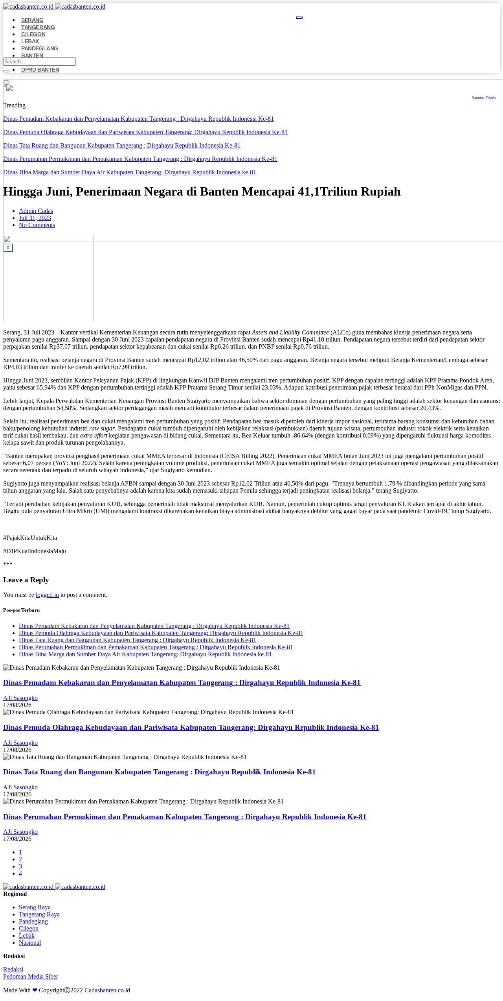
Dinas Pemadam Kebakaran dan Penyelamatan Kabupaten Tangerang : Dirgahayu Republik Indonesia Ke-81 (138, 118)
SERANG (32, 20)
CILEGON (33, 34)
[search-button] (6, 71)
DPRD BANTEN (40, 69)
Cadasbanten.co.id (107, 990)
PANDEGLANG (39, 48)
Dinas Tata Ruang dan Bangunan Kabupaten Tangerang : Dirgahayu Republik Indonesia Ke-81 (121, 145)
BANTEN (32, 55)
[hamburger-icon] (299, 18)
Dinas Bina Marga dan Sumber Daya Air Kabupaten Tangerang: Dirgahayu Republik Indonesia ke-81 (129, 172)
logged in (47, 594)
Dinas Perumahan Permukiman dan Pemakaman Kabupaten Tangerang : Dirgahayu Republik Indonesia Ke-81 (140, 158)
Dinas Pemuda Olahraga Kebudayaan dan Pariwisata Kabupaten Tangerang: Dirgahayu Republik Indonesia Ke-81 (145, 132)
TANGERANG (38, 27)
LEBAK (30, 41)
